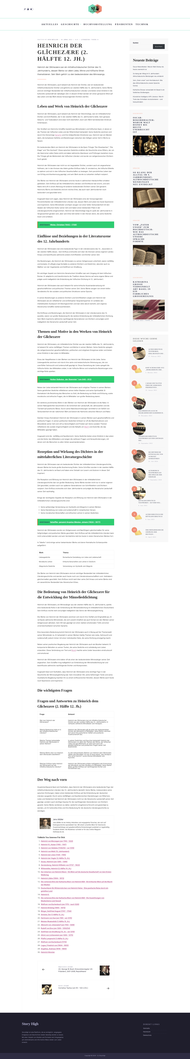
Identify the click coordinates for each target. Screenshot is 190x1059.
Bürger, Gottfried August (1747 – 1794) (56, 911)
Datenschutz (147, 1035)
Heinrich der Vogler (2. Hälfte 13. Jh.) (55, 858)
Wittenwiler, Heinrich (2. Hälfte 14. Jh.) (56, 868)
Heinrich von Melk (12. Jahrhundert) (55, 851)
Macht (86, 427)
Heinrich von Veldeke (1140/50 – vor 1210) (57, 848)
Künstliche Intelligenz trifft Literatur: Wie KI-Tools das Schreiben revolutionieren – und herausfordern (148, 99)
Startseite (146, 1028)
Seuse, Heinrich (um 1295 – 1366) (54, 862)
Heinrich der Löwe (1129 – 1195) (53, 855)
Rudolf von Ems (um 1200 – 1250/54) (55, 928)
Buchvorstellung (98, 24)
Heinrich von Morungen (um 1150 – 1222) (57, 841)
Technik (142, 24)
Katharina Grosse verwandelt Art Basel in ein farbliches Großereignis (143, 289)
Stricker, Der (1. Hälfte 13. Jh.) (52, 915)
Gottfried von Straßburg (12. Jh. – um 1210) (58, 932)
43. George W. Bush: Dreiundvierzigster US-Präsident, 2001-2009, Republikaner (75, 969)
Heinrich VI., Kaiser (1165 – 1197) (53, 844)
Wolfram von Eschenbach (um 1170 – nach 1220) (60, 904)
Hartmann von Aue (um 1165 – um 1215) (56, 918)
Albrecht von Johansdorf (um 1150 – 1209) (58, 925)
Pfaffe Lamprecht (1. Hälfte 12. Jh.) (54, 938)
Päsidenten (124, 24)
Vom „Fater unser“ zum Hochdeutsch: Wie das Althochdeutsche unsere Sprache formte (148, 83)
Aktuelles (49, 24)
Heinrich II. (45, 894)
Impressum (146, 1032)
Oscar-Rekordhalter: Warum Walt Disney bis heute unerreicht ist (144, 125)
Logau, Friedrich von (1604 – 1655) (55, 945)
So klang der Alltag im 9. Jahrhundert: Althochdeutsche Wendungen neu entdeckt (146, 178)
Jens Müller (53, 39)
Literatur (85, 39)
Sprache (58, 135)
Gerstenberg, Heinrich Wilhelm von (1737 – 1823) (60, 865)
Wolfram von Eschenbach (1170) (54, 942)
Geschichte (70, 24)
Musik (73, 650)
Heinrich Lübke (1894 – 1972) (52, 878)
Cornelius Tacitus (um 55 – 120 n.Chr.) (73, 987)
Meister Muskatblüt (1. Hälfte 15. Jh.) (55, 921)
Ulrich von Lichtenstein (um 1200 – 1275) (57, 935)
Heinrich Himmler (48, 952)
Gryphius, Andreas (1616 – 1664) (54, 949)
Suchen (135, 43)
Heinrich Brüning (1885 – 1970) (53, 908)
